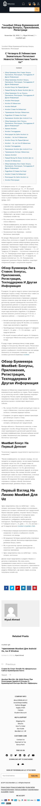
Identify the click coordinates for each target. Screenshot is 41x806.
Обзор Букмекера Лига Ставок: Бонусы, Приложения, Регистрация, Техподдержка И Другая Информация (19, 75)
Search (37, 9)
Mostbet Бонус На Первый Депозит (17, 87)
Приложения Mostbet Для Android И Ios (18, 118)
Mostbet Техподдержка (12, 131)
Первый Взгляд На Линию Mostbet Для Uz (19, 90)
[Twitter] (15, 755)
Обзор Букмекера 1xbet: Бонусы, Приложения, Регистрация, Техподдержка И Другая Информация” (19, 123)
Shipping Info (20, 721)
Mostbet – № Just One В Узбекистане (17, 143)
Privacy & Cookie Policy (18, 787)
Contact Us (20, 740)
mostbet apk (20, 38)
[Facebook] (7, 755)
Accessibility (5, 792)
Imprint (11, 792)
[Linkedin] (20, 755)
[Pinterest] (24, 755)
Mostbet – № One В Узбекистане (16, 137)
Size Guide (20, 729)
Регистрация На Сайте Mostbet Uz (16, 134)
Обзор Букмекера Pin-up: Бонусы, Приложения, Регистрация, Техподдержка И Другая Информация (19, 95)
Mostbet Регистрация (12, 100)
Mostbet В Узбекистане (13, 103)
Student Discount (20, 713)
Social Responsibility (20, 703)
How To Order (20, 726)
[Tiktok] (29, 755)
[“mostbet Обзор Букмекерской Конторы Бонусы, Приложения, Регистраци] (6, 588)
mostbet (26, 354)
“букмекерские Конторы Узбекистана (17, 112)
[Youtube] (33, 755)
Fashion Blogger (20, 705)
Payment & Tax (20, 742)
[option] (20, 650)
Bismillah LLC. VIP (20, 731)
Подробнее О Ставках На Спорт (15, 115)
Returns (20, 724)
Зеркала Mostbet (11, 128)
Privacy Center (5, 787)
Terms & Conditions (21, 789)
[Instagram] (11, 755)
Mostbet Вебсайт (11, 106)
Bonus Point (21, 745)
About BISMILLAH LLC (20, 700)
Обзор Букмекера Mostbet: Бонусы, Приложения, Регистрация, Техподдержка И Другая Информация (19, 82)
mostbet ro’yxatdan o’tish (26, 526)
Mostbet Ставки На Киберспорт (15, 109)
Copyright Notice (33, 789)
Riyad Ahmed (28, 35)
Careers (20, 710)
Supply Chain (20, 708)
